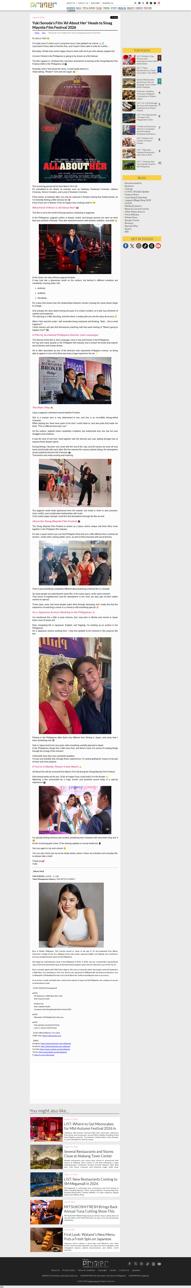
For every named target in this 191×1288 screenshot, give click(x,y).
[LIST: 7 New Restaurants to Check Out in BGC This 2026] (128, 75)
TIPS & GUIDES (88, 8)
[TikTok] (151, 4)
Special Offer (131, 225)
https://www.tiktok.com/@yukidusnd (53, 1052)
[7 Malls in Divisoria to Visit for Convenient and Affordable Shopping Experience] (128, 134)
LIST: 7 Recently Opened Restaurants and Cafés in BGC (146, 152)
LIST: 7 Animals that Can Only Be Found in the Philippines (146, 164)
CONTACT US (83, 3)
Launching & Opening (136, 197)
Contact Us (124, 1270)
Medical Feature (133, 205)
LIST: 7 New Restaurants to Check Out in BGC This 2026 (146, 70)
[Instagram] (147, 3)
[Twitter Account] (143, 3)
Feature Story (132, 194)
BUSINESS (71, 8)
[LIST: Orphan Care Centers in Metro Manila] (128, 145)
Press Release (132, 214)
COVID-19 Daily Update (137, 191)
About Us (55, 1270)
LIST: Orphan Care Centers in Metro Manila (145, 140)
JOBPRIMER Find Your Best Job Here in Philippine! (103, 1275)
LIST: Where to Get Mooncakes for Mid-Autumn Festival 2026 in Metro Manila (90, 1128)
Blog (43, 33)
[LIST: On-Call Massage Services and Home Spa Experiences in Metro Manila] (128, 110)
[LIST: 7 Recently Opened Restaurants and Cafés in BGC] (128, 157)
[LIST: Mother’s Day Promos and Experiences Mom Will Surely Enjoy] (128, 64)
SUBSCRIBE (95, 3)
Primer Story (131, 217)
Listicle (128, 203)
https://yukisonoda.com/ (51, 1036)
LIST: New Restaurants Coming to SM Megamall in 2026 (90, 1181)
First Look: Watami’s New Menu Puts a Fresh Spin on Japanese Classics (89, 1238)
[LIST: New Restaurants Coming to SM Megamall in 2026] (128, 122)
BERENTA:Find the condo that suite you (60, 1275)
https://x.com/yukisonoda (44, 1055)
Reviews (129, 223)
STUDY (114, 8)
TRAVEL (106, 8)
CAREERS (71, 10)
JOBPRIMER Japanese (139, 1275)
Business (129, 185)
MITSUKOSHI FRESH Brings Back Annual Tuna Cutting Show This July (91, 1211)
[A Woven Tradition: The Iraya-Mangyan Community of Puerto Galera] (128, 99)
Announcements (133, 183)
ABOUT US (71, 3)
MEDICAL (122, 8)
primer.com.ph (93, 1281)
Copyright (102, 1270)
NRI (127, 231)
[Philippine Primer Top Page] (43, 9)
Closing (128, 188)
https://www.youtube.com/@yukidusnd (55, 1049)
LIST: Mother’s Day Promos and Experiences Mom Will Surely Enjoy (147, 60)
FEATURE (148, 8)
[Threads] (151, 248)
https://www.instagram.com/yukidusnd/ (56, 1043)
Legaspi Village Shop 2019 (138, 200)
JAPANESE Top (107, 3)
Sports (128, 228)
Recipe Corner (132, 220)
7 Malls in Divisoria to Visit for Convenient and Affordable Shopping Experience (146, 130)
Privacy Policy (68, 1270)
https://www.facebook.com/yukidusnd (55, 1046)
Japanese (136, 1270)
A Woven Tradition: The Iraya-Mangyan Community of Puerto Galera (146, 95)
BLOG (78, 8)
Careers (112, 1270)
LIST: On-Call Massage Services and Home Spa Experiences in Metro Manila (147, 107)
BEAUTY (130, 8)
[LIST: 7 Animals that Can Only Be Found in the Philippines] (128, 169)
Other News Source (135, 211)
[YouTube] (159, 1263)
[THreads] (155, 4)
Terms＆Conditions (86, 1270)
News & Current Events (137, 208)
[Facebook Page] (139, 3)
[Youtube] (158, 3)
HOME (37, 33)
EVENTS (139, 8)
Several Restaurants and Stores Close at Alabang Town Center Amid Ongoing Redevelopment (88, 1155)
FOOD (99, 8)
